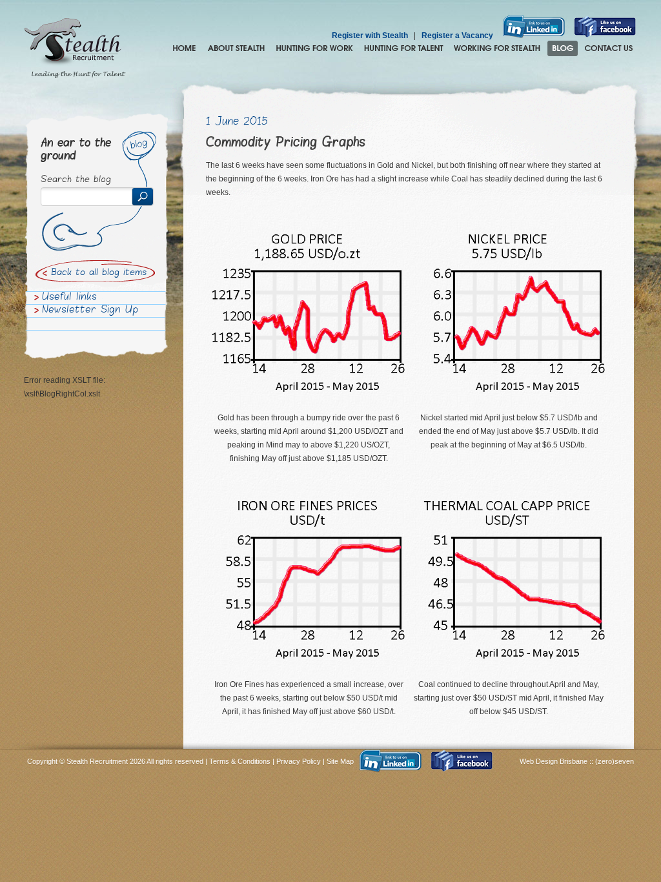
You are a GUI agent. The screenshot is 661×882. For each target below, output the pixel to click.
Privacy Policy (298, 761)
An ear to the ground (76, 150)
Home (184, 48)
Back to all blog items (99, 273)
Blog (562, 48)
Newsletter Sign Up (90, 310)
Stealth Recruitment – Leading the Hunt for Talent (75, 48)
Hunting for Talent (403, 48)
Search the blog (76, 180)
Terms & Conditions (239, 761)
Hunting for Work (314, 48)
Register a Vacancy (457, 35)
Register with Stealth (370, 35)
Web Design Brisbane (554, 761)
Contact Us (608, 48)
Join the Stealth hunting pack (497, 48)
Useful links (69, 297)
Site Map (340, 761)
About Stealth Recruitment (236, 48)
